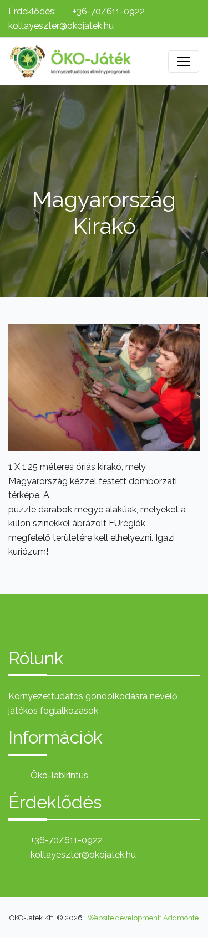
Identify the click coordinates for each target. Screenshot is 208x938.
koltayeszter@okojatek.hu (61, 25)
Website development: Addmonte (143, 918)
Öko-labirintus (59, 775)
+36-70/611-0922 (109, 11)
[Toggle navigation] (183, 61)
